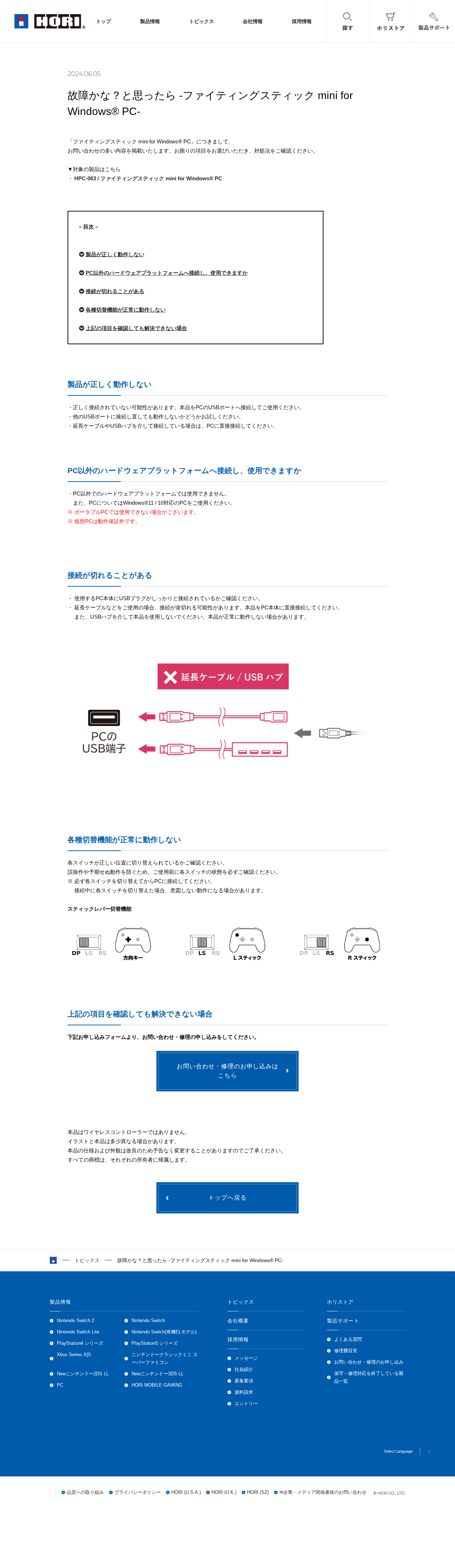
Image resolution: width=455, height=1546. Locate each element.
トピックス (201, 21)
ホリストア (340, 1302)
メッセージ (246, 1358)
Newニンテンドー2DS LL (83, 1373)
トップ (103, 21)
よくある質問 (348, 1339)
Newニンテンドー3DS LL (157, 1373)
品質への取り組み (85, 1492)
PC (60, 1385)
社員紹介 (244, 1369)
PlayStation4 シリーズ (80, 1343)
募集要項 (244, 1380)
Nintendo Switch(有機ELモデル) (164, 1332)
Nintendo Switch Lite (78, 1332)
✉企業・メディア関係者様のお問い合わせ (322, 1492)
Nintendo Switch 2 (75, 1320)
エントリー (246, 1403)
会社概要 (238, 1320)
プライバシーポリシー (137, 1492)
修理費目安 (345, 1350)
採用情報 (302, 21)
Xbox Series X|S (74, 1354)
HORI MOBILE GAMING (157, 1385)
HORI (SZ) (258, 1492)
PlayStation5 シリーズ (155, 1343)
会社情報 (253, 21)
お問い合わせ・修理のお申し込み (368, 1362)
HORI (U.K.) (224, 1492)
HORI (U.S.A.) (186, 1492)
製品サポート (343, 1320)
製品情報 (150, 21)
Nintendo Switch (148, 1320)
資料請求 (244, 1392)
